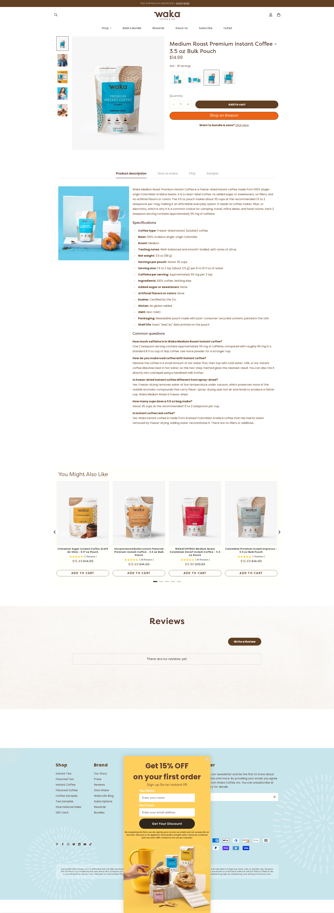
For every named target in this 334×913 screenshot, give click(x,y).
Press (97, 779)
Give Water (101, 790)
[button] (167, 824)
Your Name (146, 790)
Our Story (100, 774)
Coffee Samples (67, 796)
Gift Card (62, 813)
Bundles (99, 813)
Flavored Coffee (67, 790)
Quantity (176, 95)
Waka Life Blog (104, 796)
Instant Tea (63, 774)
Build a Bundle (132, 28)
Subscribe (205, 28)
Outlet (228, 28)
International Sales (68, 807)
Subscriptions (103, 801)
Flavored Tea (65, 779)
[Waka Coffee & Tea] (167, 15)
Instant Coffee (65, 785)
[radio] (177, 77)
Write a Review (245, 642)
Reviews (99, 785)
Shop (105, 28)
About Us (181, 28)
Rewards (158, 28)
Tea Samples (64, 801)
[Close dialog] (207, 759)
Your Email (146, 805)
